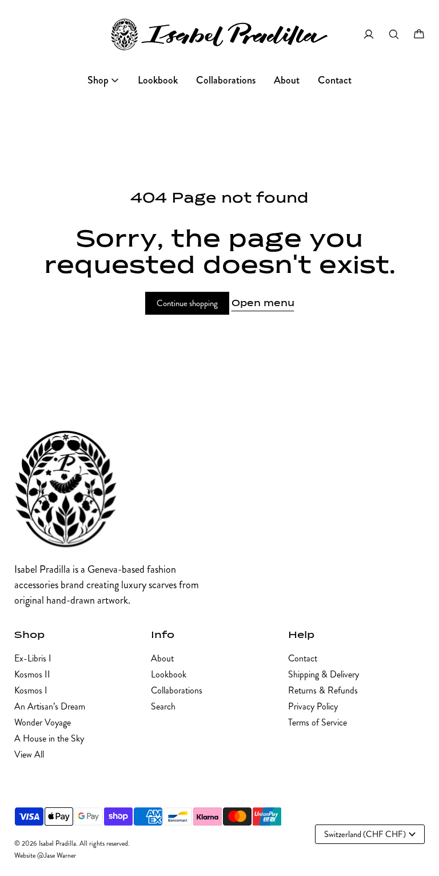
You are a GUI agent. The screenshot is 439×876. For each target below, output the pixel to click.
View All (29, 754)
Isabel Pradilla (57, 844)
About (162, 658)
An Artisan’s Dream (49, 706)
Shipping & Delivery (323, 674)
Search (163, 706)
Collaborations (176, 690)
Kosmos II (32, 674)
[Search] (394, 34)
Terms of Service (317, 722)
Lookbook (168, 674)
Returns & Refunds (323, 690)
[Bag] (419, 34)
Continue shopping (187, 303)
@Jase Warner (56, 856)
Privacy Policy (313, 706)
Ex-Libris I (32, 658)
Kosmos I (30, 690)
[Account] (368, 34)
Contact (302, 658)
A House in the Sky (49, 738)
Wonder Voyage (42, 722)
